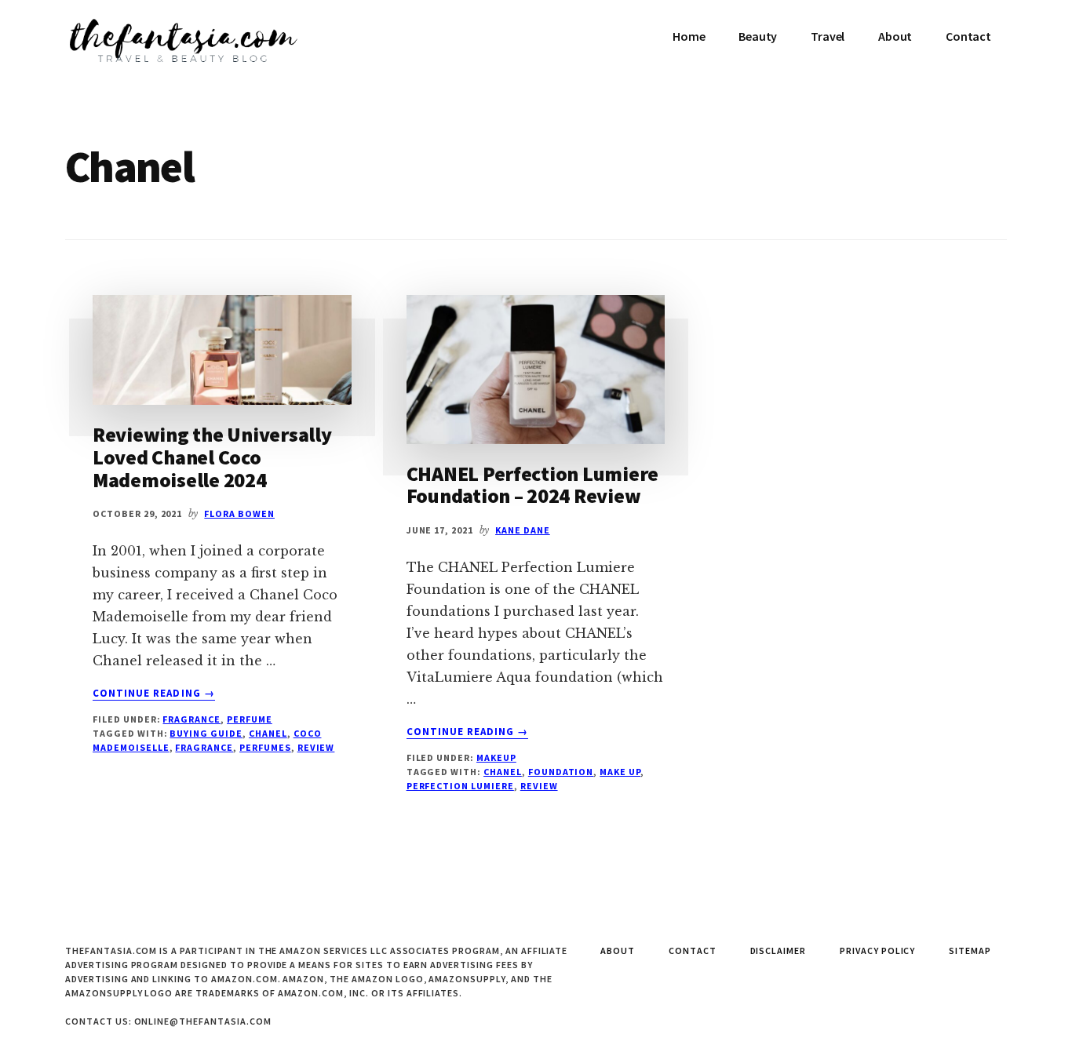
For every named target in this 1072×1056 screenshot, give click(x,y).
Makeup (496, 757)
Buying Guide (206, 733)
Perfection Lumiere (460, 786)
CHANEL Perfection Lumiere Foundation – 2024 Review (533, 485)
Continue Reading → (154, 693)
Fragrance (191, 719)
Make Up (620, 771)
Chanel (268, 733)
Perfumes (265, 747)
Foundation (561, 771)
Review (316, 747)
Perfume (249, 719)
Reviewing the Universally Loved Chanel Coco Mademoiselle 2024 (212, 456)
